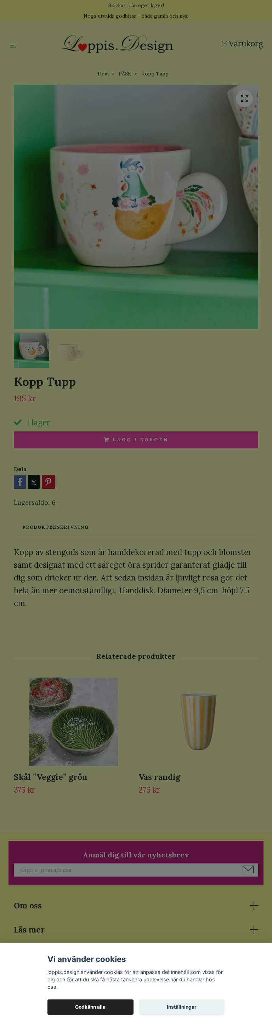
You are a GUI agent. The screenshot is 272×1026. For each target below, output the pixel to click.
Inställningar (182, 1007)
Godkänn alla (90, 1007)
